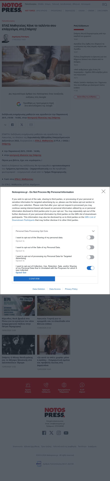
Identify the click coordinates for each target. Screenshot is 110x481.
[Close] (104, 192)
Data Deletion (39, 289)
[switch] (90, 237)
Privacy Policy (71, 289)
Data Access (55, 289)
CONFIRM (34, 279)
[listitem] (55, 231)
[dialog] (55, 240)
